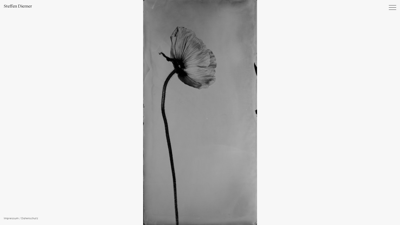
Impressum (12, 218)
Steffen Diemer (18, 6)
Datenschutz (29, 218)
